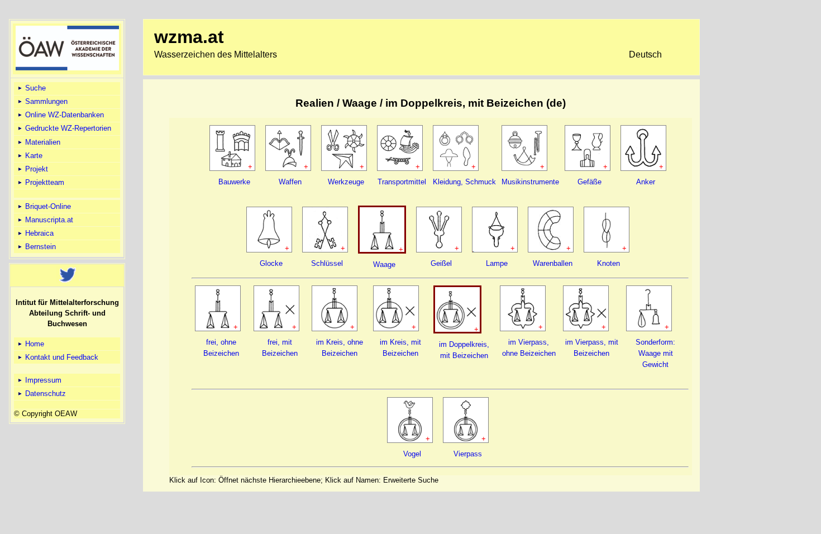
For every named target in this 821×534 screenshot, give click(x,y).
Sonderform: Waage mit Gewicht (655, 353)
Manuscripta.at (48, 220)
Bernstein (39, 246)
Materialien (41, 142)
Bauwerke (234, 182)
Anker (645, 182)
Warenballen (552, 263)
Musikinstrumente (530, 182)
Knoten (608, 263)
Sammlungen (45, 101)
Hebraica (38, 233)
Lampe (497, 263)
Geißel (441, 263)
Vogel (412, 454)
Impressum (42, 380)
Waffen (290, 182)
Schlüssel (327, 263)
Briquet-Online (47, 206)
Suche (34, 88)
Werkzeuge (346, 182)
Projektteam (43, 182)
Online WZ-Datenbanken (63, 115)
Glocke (271, 263)
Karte (32, 155)
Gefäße (589, 182)
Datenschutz (44, 393)
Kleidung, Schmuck (464, 182)
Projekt (35, 169)
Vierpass (468, 454)
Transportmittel (402, 182)
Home (33, 344)
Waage (384, 264)
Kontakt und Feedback (60, 357)
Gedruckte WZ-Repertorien (67, 128)
